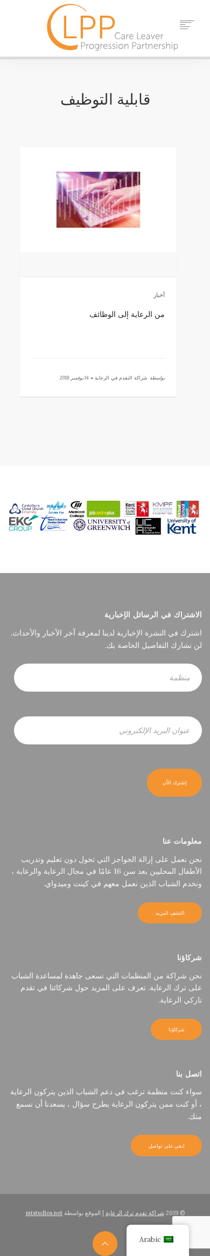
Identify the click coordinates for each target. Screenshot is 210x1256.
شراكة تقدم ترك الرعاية (135, 1213)
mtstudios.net (44, 1213)
